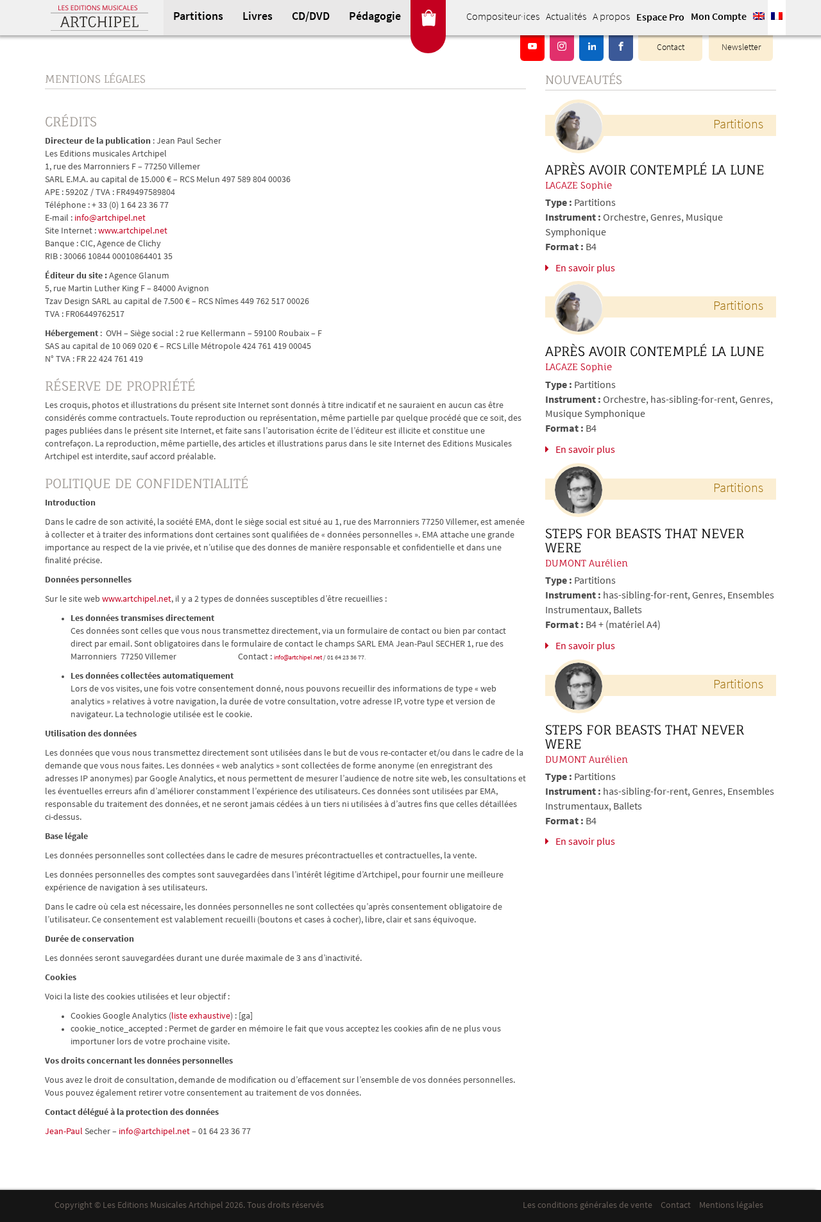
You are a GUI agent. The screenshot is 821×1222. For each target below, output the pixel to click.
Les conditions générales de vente (587, 1205)
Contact (670, 48)
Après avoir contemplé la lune (655, 170)
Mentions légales (731, 1205)
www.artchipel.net (132, 231)
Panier (428, 17)
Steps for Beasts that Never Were (644, 541)
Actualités (566, 17)
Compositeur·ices (502, 17)
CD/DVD (311, 17)
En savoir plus (585, 269)
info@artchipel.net (110, 218)
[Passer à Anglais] (759, 17)
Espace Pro (660, 18)
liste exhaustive (200, 1016)
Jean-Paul (64, 1132)
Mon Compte (719, 17)
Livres (257, 17)
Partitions (198, 17)
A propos (611, 17)
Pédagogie (375, 17)
